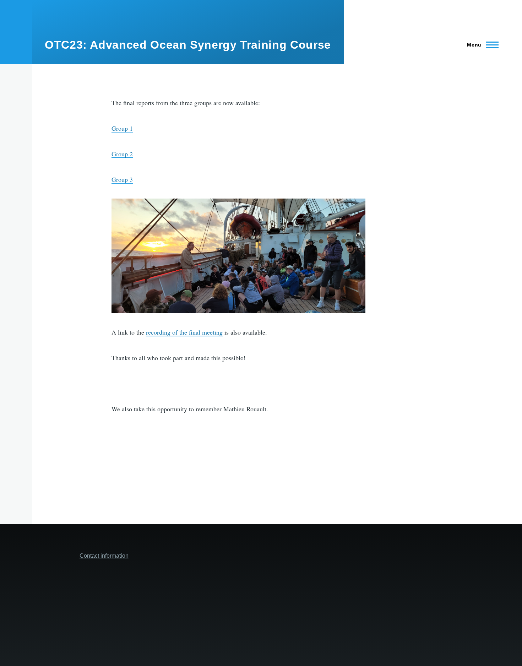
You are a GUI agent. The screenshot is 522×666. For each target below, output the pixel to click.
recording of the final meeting (184, 332)
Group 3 (122, 179)
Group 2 (122, 154)
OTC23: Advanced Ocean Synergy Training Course (188, 44)
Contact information (104, 556)
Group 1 (122, 128)
